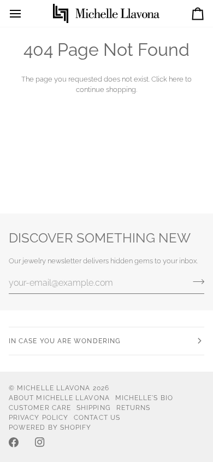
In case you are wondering (65, 341)
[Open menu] (25, 13)
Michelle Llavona (53, 388)
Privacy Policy (38, 417)
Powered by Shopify (50, 427)
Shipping (93, 408)
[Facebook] (14, 442)
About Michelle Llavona (59, 398)
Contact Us (97, 417)
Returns (133, 408)
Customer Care (40, 408)
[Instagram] (40, 442)
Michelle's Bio (144, 398)
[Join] (195, 281)
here (176, 79)
